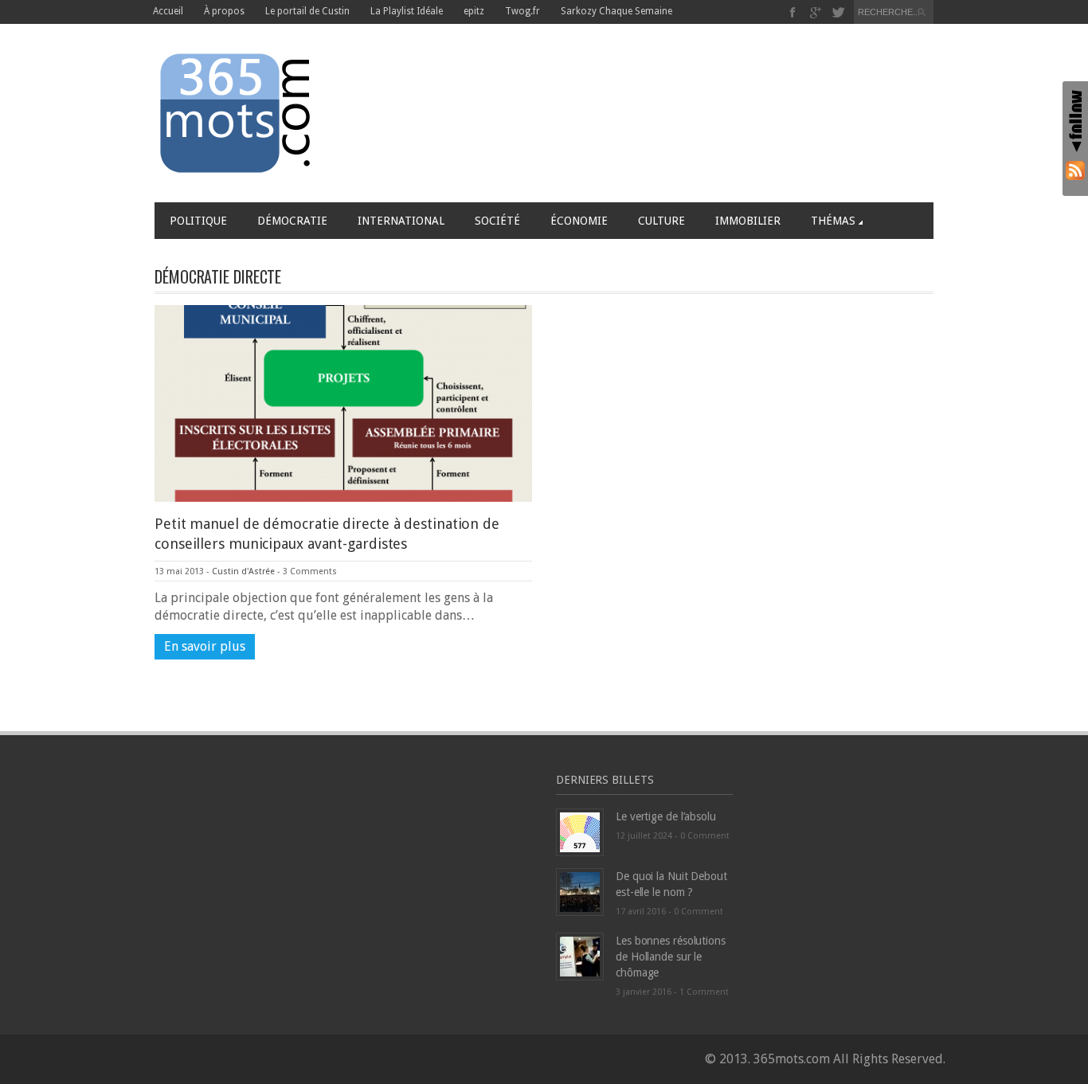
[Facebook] (792, 12)
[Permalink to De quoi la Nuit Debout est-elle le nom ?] (580, 891)
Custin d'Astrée (243, 571)
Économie (579, 220)
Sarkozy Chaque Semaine (616, 11)
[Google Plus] (816, 12)
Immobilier (748, 220)
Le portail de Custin (307, 11)
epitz (474, 11)
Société (497, 220)
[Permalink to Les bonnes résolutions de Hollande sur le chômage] (580, 956)
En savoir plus (204, 646)
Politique (198, 220)
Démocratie (292, 220)
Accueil (168, 11)
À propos (224, 11)
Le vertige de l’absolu (666, 816)
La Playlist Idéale (406, 11)
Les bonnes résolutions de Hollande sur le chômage (671, 956)
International (401, 220)
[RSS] (1075, 170)
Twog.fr (522, 11)
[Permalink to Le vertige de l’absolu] (580, 831)
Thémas (833, 220)
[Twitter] (838, 12)
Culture (661, 220)
